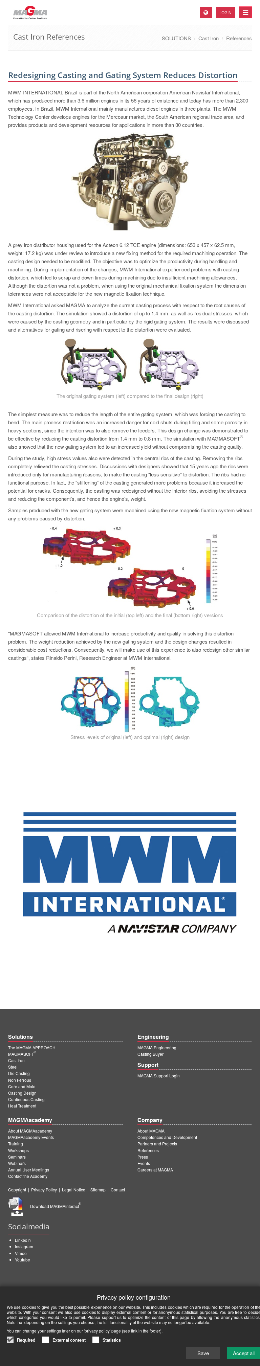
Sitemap (98, 1189)
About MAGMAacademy (30, 1131)
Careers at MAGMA (155, 1169)
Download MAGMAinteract (55, 1206)
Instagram (24, 1246)
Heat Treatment (22, 1106)
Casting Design (22, 1093)
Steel (13, 1067)
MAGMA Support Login (158, 1075)
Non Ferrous (19, 1080)
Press (142, 1157)
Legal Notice (73, 1189)
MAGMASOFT (22, 1054)
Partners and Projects (157, 1143)
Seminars (17, 1157)
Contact (118, 1189)
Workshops (18, 1150)
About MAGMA (151, 1131)
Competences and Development (167, 1137)
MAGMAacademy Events (31, 1137)
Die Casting (19, 1073)
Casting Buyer (150, 1054)
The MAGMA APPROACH (32, 1047)
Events (143, 1163)
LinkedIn (23, 1240)
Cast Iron (208, 38)
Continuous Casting (26, 1099)
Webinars (17, 1163)
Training (15, 1143)
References (239, 38)
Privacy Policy (44, 1189)
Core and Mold (22, 1086)
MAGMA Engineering (156, 1047)
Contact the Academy (27, 1176)
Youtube (22, 1259)
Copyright (17, 1189)
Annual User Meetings (28, 1169)
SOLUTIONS (176, 38)
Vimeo (21, 1253)
